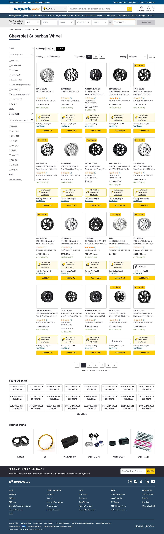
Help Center (83, 494)
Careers (49, 498)
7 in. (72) (14, 150)
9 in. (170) (14, 155)
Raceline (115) (16, 65)
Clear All (60, 49)
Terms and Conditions (62, 523)
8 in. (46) (14, 126)
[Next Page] (114, 365)
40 (96, 57)
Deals (11, 514)
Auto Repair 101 (117, 498)
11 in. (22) (14, 146)
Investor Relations (53, 510)
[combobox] (32, 22)
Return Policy (37, 523)
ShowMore (82, 414)
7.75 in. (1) (14, 165)
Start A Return (84, 502)
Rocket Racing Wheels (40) (20, 94)
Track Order (83, 498)
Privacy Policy (48, 523)
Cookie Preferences (15, 526)
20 (89, 57)
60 (102, 57)
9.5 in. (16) (14, 131)
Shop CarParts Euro (16, 510)
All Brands (12, 502)
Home (11, 29)
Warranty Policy (26, 523)
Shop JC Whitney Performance (20, 506)
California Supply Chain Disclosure (83, 523)
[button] (50, 49)
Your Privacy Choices (34, 526)
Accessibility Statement (103, 523)
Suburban (27, 29)
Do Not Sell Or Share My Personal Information (58, 526)
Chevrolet (18, 29)
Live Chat (145, 502)
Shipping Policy (14, 523)
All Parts (12, 498)
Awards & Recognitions (55, 502)
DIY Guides (115, 502)
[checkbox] (10, 61)
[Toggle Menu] (11, 9)
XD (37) (13, 104)
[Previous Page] (77, 365)
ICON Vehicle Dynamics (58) (21, 85)
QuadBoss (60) (16, 80)
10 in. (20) (14, 160)
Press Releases (52, 506)
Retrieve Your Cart (85, 506)
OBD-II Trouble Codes (118, 506)
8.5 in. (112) (15, 136)
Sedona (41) (15, 89)
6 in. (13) (14, 170)
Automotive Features (118, 510)
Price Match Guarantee (87, 510)
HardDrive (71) (16, 75)
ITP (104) (14, 70)
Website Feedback (148, 506)
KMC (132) (15, 61)
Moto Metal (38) (16, 99)
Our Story (50, 494)
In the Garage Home (118, 494)
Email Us (145, 498)
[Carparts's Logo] (27, 9)
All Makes (12, 494)
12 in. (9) (14, 141)
